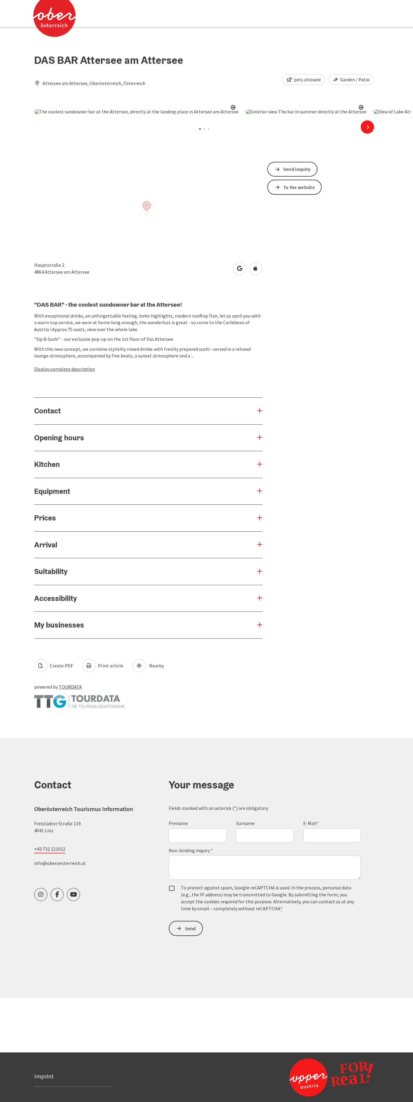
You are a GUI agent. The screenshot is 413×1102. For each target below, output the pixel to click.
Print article (110, 666)
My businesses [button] (59, 625)
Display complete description (64, 369)
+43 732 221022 (49, 849)
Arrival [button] (45, 544)
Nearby (155, 666)
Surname (245, 823)
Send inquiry (297, 169)
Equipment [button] (52, 491)
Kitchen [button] (47, 464)
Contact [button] (47, 411)
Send (190, 928)
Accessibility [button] (55, 598)
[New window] (79, 698)
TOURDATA (70, 687)
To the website (299, 187)
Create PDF (61, 666)
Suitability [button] (50, 571)
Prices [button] (45, 518)
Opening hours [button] (59, 437)
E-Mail (311, 823)
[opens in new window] (331, 1077)
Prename (178, 823)
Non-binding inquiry (191, 850)
